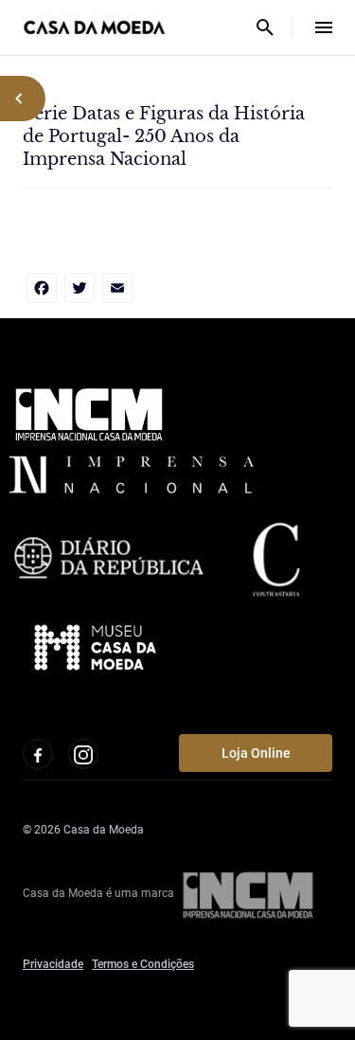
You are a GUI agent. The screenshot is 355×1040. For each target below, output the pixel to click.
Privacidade (53, 964)
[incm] (248, 893)
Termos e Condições (143, 964)
